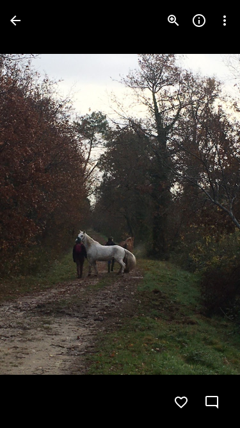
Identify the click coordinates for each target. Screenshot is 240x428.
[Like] (181, 402)
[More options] (224, 20)
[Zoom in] (173, 20)
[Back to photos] (15, 20)
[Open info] (199, 20)
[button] (36, 214)
